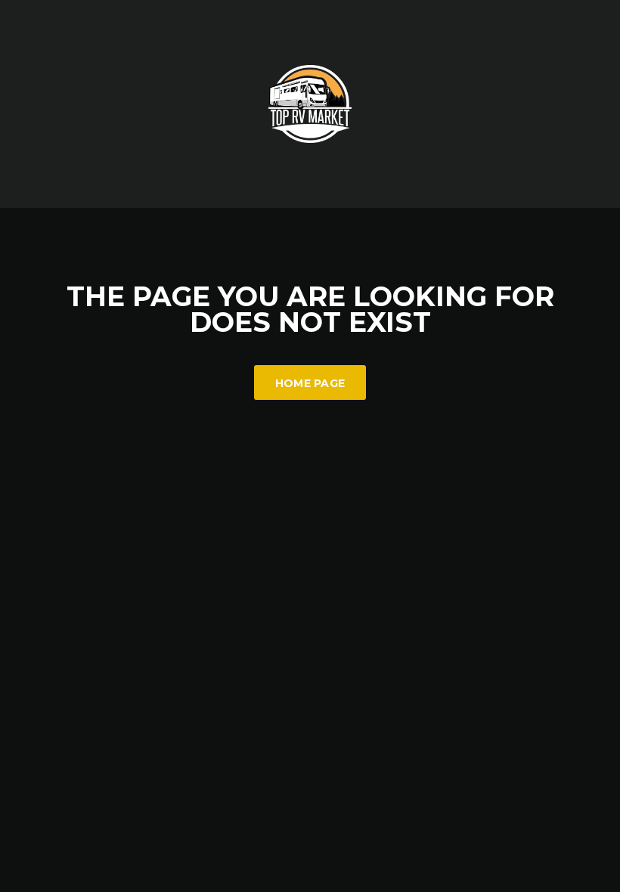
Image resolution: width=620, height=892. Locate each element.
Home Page (310, 383)
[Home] (310, 102)
